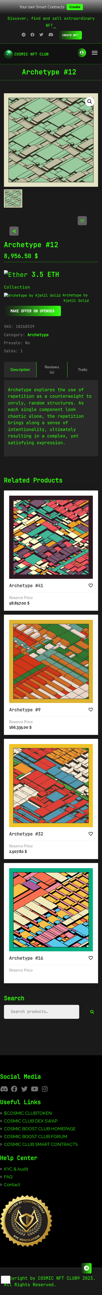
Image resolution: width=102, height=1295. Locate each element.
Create (74, 7)
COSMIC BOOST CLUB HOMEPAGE (40, 1128)
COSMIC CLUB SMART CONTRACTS (41, 1144)
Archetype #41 (26, 585)
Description (20, 370)
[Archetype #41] (51, 537)
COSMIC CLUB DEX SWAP (31, 1121)
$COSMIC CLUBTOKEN (28, 1113)
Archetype (38, 334)
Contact (12, 1184)
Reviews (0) (52, 369)
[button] (89, 101)
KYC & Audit (16, 1169)
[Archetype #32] (51, 785)
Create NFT (70, 35)
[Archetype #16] (51, 909)
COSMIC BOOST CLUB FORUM (35, 1136)
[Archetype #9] (51, 661)
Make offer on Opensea (32, 311)
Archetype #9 (25, 710)
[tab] (20, 369)
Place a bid (56, 499)
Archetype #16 (26, 958)
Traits (82, 370)
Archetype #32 (26, 834)
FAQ (8, 1176)
